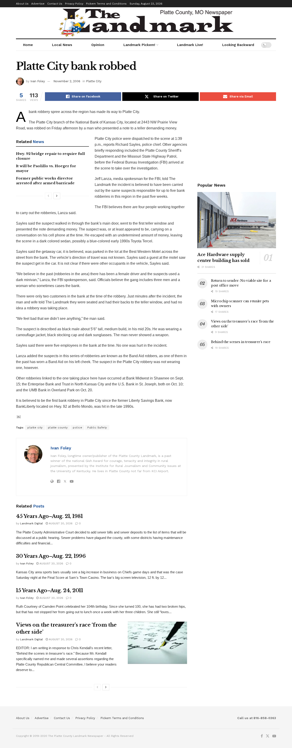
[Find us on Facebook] (262, 736)
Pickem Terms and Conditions (106, 3)
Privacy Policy (74, 3)
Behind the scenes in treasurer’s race (240, 342)
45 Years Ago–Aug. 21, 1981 (49, 516)
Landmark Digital (31, 523)
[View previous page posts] (48, 196)
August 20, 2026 (60, 523)
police (77, 427)
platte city (35, 427)
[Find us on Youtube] (274, 736)
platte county (58, 427)
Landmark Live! (190, 45)
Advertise (37, 3)
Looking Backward (238, 45)
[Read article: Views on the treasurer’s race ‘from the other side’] (157, 643)
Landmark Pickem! (139, 45)
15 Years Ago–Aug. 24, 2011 (49, 590)
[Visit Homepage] (146, 23)
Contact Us (54, 3)
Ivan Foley (37, 81)
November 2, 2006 (66, 81)
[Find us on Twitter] (267, 736)
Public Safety (97, 427)
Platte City (94, 81)
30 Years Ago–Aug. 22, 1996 (51, 556)
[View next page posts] (56, 196)
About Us (22, 3)
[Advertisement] (236, 141)
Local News (62, 45)
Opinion (97, 45)
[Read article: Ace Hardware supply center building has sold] (236, 220)
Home (28, 45)
